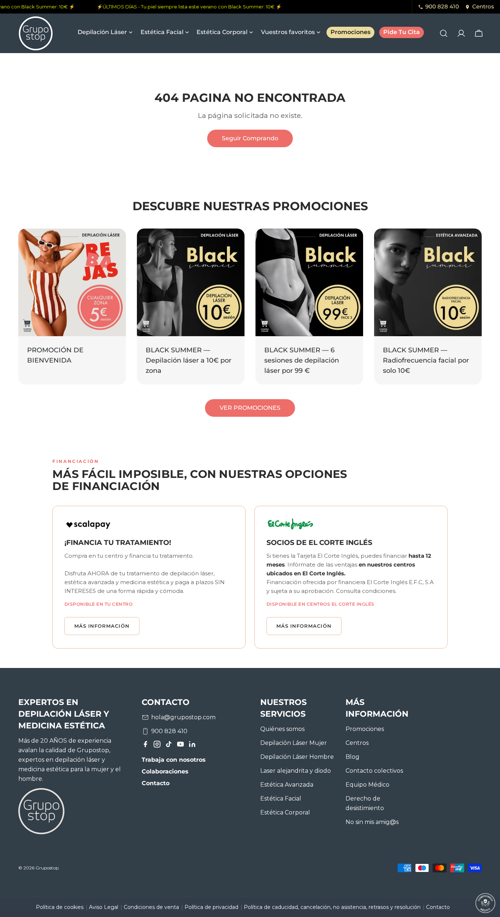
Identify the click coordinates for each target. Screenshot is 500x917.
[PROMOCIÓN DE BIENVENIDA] (72, 282)
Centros (483, 6)
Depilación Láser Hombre (297, 756)
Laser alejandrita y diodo (295, 770)
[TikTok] (168, 745)
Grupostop (47, 868)
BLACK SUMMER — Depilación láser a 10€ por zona (188, 360)
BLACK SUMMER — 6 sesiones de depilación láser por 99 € (301, 360)
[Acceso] (461, 33)
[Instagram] (157, 745)
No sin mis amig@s (372, 821)
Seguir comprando (250, 138)
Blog (352, 756)
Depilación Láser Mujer (293, 742)
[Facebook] (145, 745)
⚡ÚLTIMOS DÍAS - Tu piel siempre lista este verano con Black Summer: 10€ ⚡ (184, 7)
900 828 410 (442, 6)
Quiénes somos (282, 728)
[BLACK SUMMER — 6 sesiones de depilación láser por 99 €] (309, 282)
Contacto (155, 783)
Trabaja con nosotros (174, 759)
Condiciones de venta (151, 907)
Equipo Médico (367, 784)
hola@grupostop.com (183, 717)
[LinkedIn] (192, 745)
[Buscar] (443, 33)
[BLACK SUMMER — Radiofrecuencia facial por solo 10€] (428, 282)
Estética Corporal (285, 812)
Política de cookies (59, 907)
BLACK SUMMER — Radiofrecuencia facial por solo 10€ (426, 360)
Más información (102, 626)
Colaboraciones (165, 771)
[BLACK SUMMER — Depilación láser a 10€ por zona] (191, 282)
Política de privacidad (211, 907)
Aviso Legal (103, 907)
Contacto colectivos (374, 770)
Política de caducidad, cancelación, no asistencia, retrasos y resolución (332, 907)
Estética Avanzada (286, 784)
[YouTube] (180, 745)
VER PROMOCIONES (250, 407)
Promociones (365, 728)
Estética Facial (280, 798)
